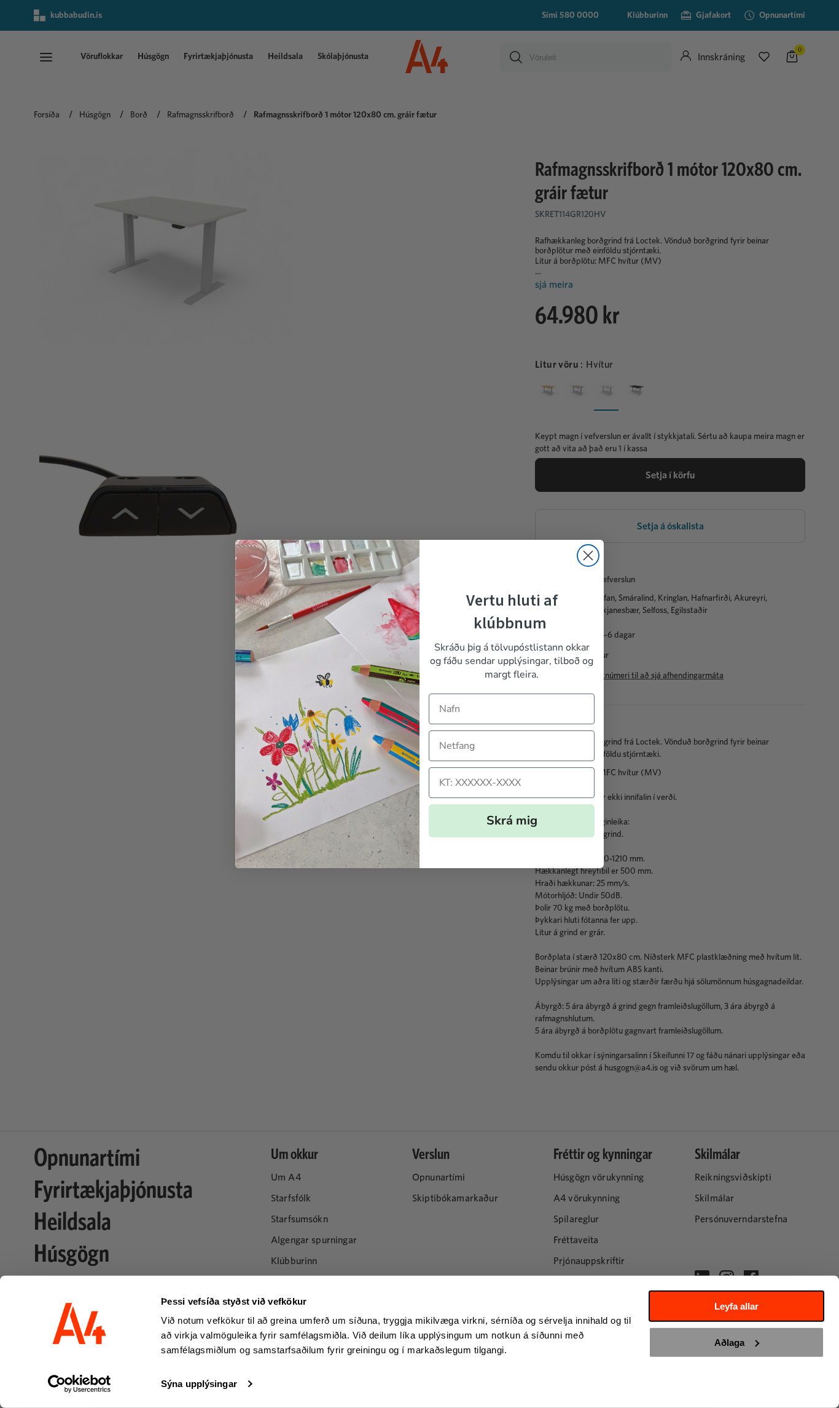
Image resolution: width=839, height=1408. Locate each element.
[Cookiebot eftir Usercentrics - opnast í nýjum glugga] (79, 1384)
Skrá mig (511, 820)
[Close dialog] (588, 555)
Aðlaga (729, 1342)
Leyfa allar (736, 1306)
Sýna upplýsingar (199, 1383)
